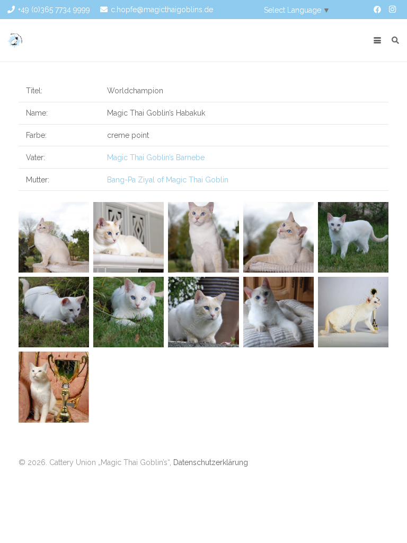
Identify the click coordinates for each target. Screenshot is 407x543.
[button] (377, 40)
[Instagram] (392, 9)
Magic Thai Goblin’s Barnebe (156, 157)
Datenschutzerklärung (210, 462)
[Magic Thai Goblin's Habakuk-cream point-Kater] (353, 237)
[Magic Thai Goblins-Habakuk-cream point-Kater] (278, 312)
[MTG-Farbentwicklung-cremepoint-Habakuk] (353, 312)
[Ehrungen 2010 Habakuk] (54, 387)
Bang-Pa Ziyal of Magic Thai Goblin (167, 180)
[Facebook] (377, 9)
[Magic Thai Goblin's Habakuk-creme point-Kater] (54, 237)
